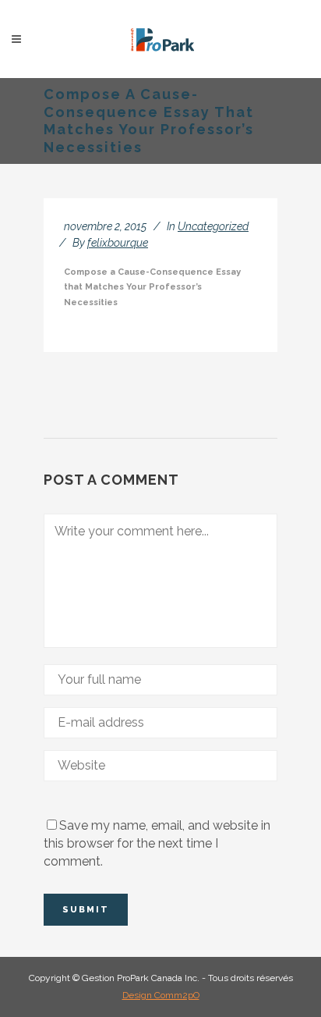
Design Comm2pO (160, 995)
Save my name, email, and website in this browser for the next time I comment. (157, 843)
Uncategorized (213, 226)
